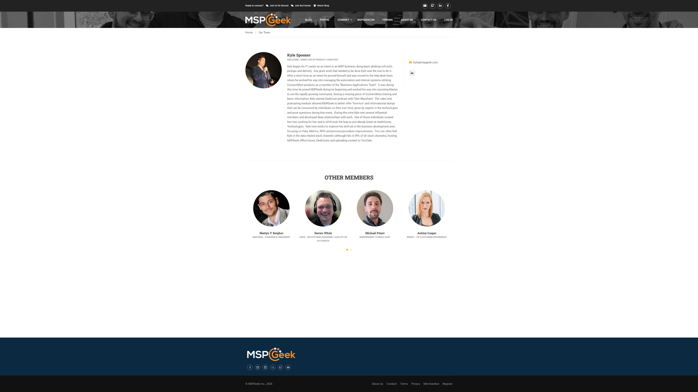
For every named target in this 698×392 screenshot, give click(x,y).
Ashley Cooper (426, 233)
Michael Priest (374, 233)
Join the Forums (303, 5)
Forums (387, 19)
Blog (308, 19)
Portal (325, 19)
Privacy (415, 383)
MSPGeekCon (365, 19)
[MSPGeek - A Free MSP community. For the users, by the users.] (268, 19)
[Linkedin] (257, 367)
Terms (404, 383)
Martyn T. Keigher (271, 233)
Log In (448, 19)
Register (448, 383)
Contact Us (428, 19)
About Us (407, 19)
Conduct (343, 19)
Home (249, 32)
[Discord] (265, 367)
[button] (347, 250)
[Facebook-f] (250, 367)
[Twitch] (280, 367)
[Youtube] (288, 367)
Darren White (323, 233)
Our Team (264, 32)
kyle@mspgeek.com (425, 62)
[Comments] (273, 367)
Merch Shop (323, 5)
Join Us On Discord (279, 5)
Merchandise (431, 383)
